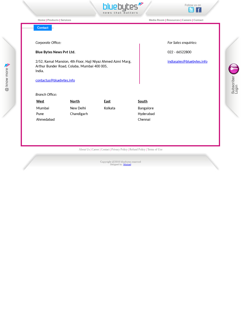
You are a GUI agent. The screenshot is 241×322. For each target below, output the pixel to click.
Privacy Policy (119, 149)
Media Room (157, 20)
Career (95, 149)
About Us (84, 149)
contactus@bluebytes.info (55, 81)
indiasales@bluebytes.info (187, 62)
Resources (173, 20)
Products (53, 20)
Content (9, 77)
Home (42, 20)
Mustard (127, 164)
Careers (187, 20)
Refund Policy (137, 149)
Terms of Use (154, 149)
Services (66, 20)
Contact (198, 20)
